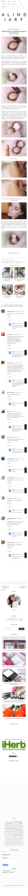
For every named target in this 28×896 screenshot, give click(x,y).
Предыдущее (22, 587)
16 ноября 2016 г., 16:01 (17, 498)
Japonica (15, 837)
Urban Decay (7, 845)
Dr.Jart (19, 832)
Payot (11, 842)
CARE (19, 1)
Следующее (5, 587)
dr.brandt (12, 832)
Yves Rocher (19, 845)
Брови (9, 822)
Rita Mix (9, 437)
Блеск (7, 822)
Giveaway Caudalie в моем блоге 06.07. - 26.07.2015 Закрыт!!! (14, 650)
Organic (7, 842)
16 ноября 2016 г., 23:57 (20, 469)
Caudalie (8, 831)
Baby (15, 830)
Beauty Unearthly (10, 392)
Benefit (5, 831)
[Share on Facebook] (2, 260)
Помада (11, 825)
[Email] (21, 619)
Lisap (17, 838)
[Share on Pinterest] (7, 260)
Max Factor (15, 841)
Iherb (13, 837)
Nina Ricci (21, 841)
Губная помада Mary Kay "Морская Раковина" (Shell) (14, 718)
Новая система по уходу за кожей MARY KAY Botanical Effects (14, 666)
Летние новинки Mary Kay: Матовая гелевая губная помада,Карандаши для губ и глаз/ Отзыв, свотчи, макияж (14, 701)
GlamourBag (20, 835)
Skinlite (6, 843)
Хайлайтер (18, 261)
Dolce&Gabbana (8, 832)
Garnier (22, 834)
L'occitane (21, 837)
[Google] (17, 619)
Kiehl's (18, 837)
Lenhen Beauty (10, 362)
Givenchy (11, 835)
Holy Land (10, 837)
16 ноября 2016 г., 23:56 (20, 554)
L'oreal (6, 838)
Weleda (13, 845)
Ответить (9, 345)
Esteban (12, 834)
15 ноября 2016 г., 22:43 (19, 311)
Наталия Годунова (11, 477)
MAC (6, 839)
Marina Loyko (10, 334)
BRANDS (4, 1)
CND (19, 831)
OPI (5, 842)
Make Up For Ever (16, 839)
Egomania (22, 832)
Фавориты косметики (21, 828)
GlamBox (15, 835)
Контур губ (17, 823)
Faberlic (15, 834)
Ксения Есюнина (10, 458)
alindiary (13, 323)
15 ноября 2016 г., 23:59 (20, 380)
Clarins (14, 831)
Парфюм (7, 825)
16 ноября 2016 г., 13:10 (20, 449)
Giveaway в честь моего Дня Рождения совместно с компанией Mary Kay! (14, 684)
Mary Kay (10, 841)
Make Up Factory (10, 839)
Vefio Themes (20, 885)
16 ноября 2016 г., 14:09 (19, 458)
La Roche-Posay (10, 838)
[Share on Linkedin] (10, 260)
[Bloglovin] (10, 619)
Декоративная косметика (14, 29)
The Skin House (20, 843)
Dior (5, 832)
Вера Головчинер (10, 542)
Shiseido (18, 842)
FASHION (4, 4)
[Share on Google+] (13, 260)
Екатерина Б (9, 498)
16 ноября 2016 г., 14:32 (19, 477)
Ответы (9, 320)
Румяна (14, 825)
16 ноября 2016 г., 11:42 (15, 411)
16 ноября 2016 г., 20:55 (19, 542)
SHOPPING (22, 842)
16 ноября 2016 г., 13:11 (20, 403)
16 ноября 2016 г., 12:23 (15, 437)
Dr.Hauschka (15, 832)
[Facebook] (6, 619)
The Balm (11, 843)
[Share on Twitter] (5, 260)
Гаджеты (12, 822)
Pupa (13, 842)
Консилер (13, 823)
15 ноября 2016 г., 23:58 (20, 323)
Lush (22, 838)
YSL (16, 845)
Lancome (14, 838)
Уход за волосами (13, 826)
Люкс (21, 823)
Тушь (8, 826)
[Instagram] (14, 619)
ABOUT (20, 4)
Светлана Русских (11, 311)
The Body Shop (15, 843)
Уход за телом (12, 828)
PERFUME (9, 4)
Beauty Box (19, 830)
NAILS (18, 841)
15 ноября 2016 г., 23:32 (17, 334)
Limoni (22, 261)
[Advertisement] (14, 800)
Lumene (19, 838)
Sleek (8, 843)
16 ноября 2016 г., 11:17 (19, 392)
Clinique (17, 831)
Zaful (22, 845)
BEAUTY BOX (15, 4)
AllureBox (11, 830)
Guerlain (6, 837)
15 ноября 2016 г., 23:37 (18, 362)
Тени (17, 825)
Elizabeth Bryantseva (11, 518)
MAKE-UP (14, 1)
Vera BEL (9, 411)
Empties (6, 834)
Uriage (11, 845)
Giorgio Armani (7, 835)
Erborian (9, 834)
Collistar (22, 831)
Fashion (19, 834)
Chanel (11, 831)
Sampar (15, 842)
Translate (11, 872)
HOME (9, 1)
